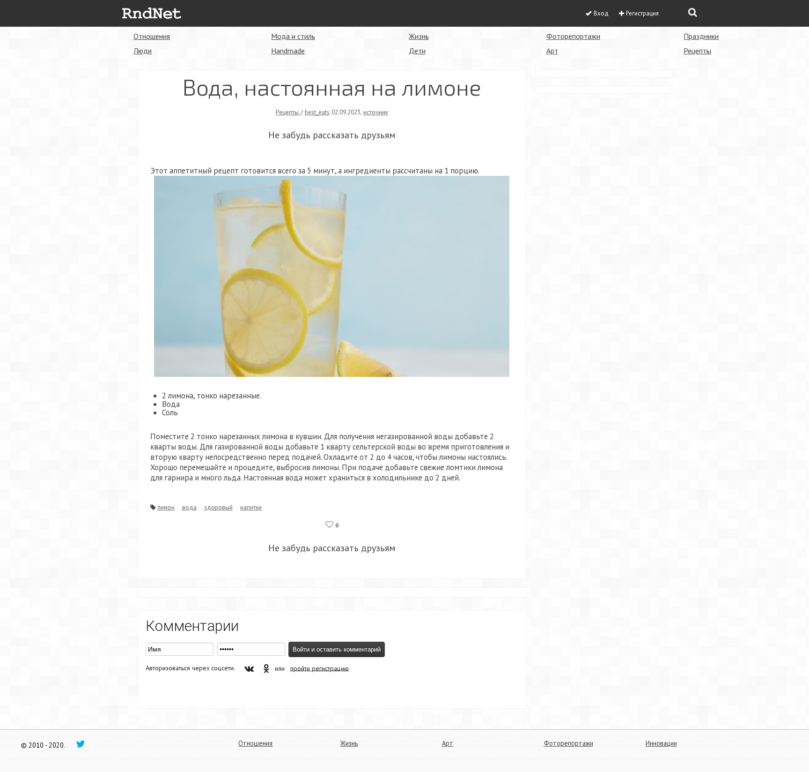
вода (189, 507)
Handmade (288, 50)
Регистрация (642, 13)
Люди (142, 50)
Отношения (151, 36)
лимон (166, 507)
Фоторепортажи (573, 36)
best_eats (317, 112)
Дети (417, 50)
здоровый (218, 507)
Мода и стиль (293, 36)
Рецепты (697, 50)
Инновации (661, 743)
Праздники (701, 36)
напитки (251, 507)
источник (375, 112)
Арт (552, 50)
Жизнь (419, 36)
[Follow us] (80, 743)
